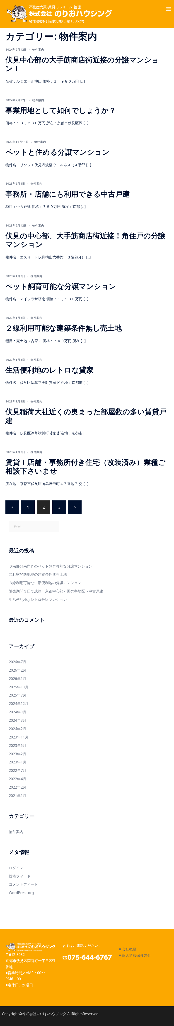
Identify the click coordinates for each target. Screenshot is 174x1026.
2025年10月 (18, 687)
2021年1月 (17, 795)
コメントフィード (23, 884)
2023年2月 (17, 753)
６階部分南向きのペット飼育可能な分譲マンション (50, 566)
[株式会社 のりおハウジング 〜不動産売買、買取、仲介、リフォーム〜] (58, 13)
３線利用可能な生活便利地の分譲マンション (45, 582)
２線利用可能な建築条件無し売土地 (63, 328)
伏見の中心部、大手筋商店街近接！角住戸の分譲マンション (85, 240)
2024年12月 (18, 703)
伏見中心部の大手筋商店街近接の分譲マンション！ (82, 64)
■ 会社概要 (127, 949)
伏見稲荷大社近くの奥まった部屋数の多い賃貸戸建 (86, 416)
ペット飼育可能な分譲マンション (60, 286)
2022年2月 (17, 787)
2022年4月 (17, 778)
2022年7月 (17, 770)
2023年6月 (17, 745)
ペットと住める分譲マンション (57, 152)
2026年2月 (17, 670)
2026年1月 (17, 678)
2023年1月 (17, 762)
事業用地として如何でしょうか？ (60, 110)
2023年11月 (18, 737)
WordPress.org (21, 892)
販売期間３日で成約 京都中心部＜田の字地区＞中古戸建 (56, 591)
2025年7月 (17, 695)
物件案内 (38, 49)
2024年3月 (17, 720)
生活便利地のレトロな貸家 (49, 370)
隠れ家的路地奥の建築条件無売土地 (38, 574)
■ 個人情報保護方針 (135, 955)
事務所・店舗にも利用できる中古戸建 (67, 194)
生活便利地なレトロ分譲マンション (38, 599)
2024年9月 (17, 711)
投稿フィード (20, 876)
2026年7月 (17, 661)
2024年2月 (17, 728)
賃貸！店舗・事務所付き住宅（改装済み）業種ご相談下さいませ (85, 466)
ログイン (16, 867)
